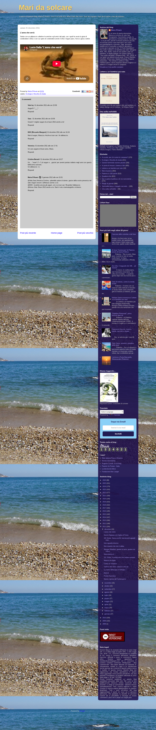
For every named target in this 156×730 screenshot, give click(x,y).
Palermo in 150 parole (109, 173)
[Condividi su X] (85, 91)
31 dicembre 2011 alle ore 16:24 (58, 132)
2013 (104, 520)
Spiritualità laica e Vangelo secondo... (115, 186)
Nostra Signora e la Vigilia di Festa (116, 535)
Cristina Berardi (34, 159)
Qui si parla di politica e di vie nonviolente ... (117, 179)
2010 (104, 618)
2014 (104, 517)
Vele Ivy (31, 105)
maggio (107, 601)
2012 (104, 523)
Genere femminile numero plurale (113, 163)
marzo (106, 608)
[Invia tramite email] (92, 91)
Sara (30, 119)
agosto (107, 592)
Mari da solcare (45, 7)
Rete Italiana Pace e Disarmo (112, 458)
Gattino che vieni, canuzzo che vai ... (117, 567)
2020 (104, 499)
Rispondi (31, 111)
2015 (104, 514)
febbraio (107, 611)
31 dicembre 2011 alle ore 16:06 (43, 119)
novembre (108, 583)
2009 (104, 621)
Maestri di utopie (110, 560)
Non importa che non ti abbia (114, 546)
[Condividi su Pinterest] (87, 91)
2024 (104, 486)
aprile (106, 604)
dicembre (107, 529)
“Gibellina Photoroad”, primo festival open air (122, 314)
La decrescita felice (109, 469)
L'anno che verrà (109, 532)
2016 (104, 511)
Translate (117, 415)
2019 (104, 502)
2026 (104, 480)
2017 (104, 508)
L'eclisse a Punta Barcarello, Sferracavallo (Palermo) (122, 358)
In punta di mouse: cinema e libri (113, 165)
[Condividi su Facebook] (83, 91)
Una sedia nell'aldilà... (109, 189)
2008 (104, 624)
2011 (104, 526)
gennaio (107, 614)
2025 (104, 483)
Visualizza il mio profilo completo (111, 67)
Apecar (106, 573)
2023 (104, 489)
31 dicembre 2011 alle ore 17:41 (46, 146)
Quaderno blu (106, 176)
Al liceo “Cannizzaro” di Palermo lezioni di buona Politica (123, 251)
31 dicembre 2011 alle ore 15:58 (45, 105)
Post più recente (28, 233)
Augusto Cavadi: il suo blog (111, 463)
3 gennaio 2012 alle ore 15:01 (52, 177)
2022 (104, 492)
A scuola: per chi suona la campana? (115, 157)
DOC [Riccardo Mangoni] (37, 132)
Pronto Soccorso (110, 576)
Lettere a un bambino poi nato (112, 168)
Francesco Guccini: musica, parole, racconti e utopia (122, 330)
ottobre (107, 586)
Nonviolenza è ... (110, 554)
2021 (104, 496)
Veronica (31, 146)
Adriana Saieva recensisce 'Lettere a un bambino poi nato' (124, 299)
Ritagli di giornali (107, 183)
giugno (107, 598)
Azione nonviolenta (108, 461)
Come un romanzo (110, 564)
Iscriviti (118, 434)
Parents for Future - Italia (111, 466)
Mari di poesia (107, 171)
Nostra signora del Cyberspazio (115, 579)
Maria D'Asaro (33, 91)
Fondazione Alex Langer (110, 472)
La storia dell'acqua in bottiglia (114, 570)
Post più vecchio (85, 233)
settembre (108, 589)
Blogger (82, 711)
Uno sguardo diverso (111, 543)
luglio (106, 595)
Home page (56, 233)
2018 (104, 505)
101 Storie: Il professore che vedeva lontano (119, 557)
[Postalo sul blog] (89, 91)
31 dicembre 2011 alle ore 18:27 (51, 159)
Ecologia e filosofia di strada (36, 94)
